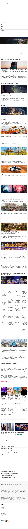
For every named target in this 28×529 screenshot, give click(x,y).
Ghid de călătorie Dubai (8, 493)
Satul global (2, 492)
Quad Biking (9, 489)
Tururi (1, 7)
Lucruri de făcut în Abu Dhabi (8, 500)
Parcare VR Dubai (6, 492)
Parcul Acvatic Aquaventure (11, 491)
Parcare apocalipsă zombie (22, 498)
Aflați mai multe (3, 105)
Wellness (2, 26)
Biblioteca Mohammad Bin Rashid (5, 498)
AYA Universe (16, 491)
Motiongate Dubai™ (17, 490)
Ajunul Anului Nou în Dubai (20, 493)
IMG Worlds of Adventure (20, 489)
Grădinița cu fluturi (13, 485)
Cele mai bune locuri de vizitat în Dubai (12, 496)
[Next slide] (27, 391)
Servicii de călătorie (3, 11)
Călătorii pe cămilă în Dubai (4, 489)
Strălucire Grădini (9, 490)
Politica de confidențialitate (4, 514)
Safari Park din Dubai (3, 485)
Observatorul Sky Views (9, 486)
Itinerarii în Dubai (14, 493)
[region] (14, 304)
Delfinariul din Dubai (13, 484)
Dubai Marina (12, 136)
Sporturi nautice (3, 24)
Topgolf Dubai (16, 498)
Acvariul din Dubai (19, 484)
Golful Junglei (2, 499)
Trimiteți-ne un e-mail (4, 509)
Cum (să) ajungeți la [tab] (4, 337)
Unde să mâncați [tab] (10, 337)
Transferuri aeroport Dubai (23, 492)
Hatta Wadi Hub (12, 498)
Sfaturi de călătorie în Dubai (4, 381)
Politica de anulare (3, 516)
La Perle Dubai (11, 492)
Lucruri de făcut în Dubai (3, 496)
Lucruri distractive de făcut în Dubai (17, 497)
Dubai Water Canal (21, 136)
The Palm (6, 499)
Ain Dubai (18, 485)
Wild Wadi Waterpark (3, 490)
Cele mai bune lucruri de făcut (5, 3)
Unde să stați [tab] (16, 337)
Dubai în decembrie (3, 79)
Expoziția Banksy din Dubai (11, 499)
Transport (2, 9)
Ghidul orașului (2, 30)
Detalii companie (3, 513)
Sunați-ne (2, 508)
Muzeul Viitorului (22, 485)
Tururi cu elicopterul (3, 486)
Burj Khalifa (4, 484)
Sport (1, 28)
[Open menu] (27, 1)
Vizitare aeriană (3, 22)
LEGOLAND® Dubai (23, 490)
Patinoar (13, 490)
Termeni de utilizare (3, 515)
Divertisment (2, 18)
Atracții (2, 5)
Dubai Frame (8, 484)
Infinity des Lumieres (18, 499)
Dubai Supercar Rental (15, 486)
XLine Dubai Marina (24, 499)
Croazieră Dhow (9, 485)
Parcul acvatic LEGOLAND (4, 491)
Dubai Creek (15, 136)
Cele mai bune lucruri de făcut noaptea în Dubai (6, 497)
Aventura (2, 20)
